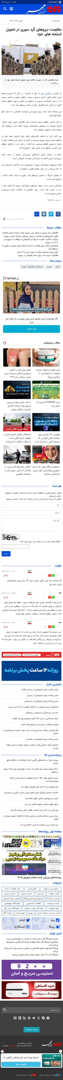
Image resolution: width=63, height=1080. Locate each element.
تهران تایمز (20, 913)
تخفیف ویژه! (21, 1064)
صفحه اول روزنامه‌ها (49, 832)
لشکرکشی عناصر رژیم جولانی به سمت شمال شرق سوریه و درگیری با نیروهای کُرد (30, 247)
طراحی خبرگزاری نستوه (47, 1075)
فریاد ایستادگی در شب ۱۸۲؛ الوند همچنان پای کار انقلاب (35, 718)
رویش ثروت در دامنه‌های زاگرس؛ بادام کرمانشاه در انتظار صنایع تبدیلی (32, 762)
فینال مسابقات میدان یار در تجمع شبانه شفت (39, 724)
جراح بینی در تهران (50, 888)
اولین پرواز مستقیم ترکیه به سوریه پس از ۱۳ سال (37, 252)
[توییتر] (34, 1018)
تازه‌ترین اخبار (53, 684)
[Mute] (11, 311)
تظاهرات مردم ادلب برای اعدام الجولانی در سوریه (38, 255)
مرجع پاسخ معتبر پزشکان (33, 898)
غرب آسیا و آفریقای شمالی (40, 20)
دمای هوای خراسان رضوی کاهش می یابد (41, 804)
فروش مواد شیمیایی (11, 898)
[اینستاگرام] (39, 1018)
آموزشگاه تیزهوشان (12, 903)
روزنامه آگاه (7, 913)
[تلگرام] (48, 1018)
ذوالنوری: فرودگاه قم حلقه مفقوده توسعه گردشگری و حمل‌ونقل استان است (32, 943)
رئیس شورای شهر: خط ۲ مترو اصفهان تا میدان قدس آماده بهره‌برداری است (34, 779)
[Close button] (60, 1051)
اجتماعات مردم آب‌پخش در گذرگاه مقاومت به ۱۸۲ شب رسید (33, 707)
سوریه (49, 266)
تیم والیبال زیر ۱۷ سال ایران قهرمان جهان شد (39, 787)
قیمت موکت (54, 893)
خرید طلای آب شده (13, 888)
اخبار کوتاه (55, 934)
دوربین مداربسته (53, 898)
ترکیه (58, 266)
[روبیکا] (29, 1018)
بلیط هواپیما (54, 908)
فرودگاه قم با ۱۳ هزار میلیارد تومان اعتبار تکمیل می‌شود (35, 954)
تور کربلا (40, 893)
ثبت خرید (31, 329)
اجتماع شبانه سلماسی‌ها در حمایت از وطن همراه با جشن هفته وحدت (32, 746)
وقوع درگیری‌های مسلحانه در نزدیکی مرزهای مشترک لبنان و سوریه (31, 236)
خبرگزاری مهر (46, 93)
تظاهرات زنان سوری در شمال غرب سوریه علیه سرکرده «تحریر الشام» (30, 233)
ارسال (6, 553)
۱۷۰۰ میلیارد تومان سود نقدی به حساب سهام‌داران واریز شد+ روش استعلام (31, 770)
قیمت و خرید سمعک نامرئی (48, 913)
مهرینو (30, 913)
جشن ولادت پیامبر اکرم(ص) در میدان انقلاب (39, 689)
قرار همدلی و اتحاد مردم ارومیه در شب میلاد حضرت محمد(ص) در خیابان (30, 732)
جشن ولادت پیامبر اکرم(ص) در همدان (42, 739)
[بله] (43, 1018)
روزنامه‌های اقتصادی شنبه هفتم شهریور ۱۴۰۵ (38, 877)
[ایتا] (15, 1018)
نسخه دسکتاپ (31, 1029)
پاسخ (6, 575)
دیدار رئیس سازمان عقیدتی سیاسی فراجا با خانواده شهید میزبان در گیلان (30, 817)
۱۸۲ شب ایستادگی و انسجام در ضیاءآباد (42, 712)
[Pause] (6, 311)
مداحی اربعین (10, 893)
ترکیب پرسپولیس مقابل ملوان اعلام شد (41, 798)
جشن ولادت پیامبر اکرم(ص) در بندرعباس (41, 701)
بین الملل (56, 20)
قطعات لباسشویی (33, 903)
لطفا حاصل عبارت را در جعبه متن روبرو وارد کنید (40, 541)
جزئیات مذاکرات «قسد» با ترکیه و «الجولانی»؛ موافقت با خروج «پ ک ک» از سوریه (31, 241)
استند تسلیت (26, 893)
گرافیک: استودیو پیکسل (24, 1075)
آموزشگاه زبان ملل (11, 908)
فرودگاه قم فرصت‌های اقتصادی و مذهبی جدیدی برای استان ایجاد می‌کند (31, 950)
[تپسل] (4, 278)
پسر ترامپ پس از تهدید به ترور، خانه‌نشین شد (39, 824)
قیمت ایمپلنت (53, 903)
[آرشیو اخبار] (20, 1018)
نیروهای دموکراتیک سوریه (32, 266)
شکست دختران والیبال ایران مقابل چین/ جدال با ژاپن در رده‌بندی (31, 792)
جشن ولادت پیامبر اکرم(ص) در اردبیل (42, 695)
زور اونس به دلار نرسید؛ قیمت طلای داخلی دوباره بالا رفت (34, 810)
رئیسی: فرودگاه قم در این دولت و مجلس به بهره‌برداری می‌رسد (32, 938)
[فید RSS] (24, 1018)
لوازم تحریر (32, 888)
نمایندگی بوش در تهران (34, 908)
